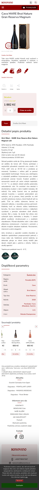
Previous (2, 326)
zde (26, 477)
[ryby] (5, 74)
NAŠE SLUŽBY (19, 411)
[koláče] (19, 74)
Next (37, 326)
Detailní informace (7, 77)
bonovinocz (22, 437)
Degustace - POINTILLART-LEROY (19, 387)
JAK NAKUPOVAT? (19, 417)
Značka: (7, 55)
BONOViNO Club (20, 408)
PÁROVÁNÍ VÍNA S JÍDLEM (19, 414)
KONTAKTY (20, 405)
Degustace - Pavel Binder (19, 394)
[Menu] (2, 7)
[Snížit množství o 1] (5, 110)
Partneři (19, 420)
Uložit (17, 93)
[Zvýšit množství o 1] (15, 110)
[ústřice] (26, 74)
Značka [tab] (19, 123)
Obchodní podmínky (19, 423)
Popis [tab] (6, 123)
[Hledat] (36, 2)
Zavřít (31, 93)
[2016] (15, 260)
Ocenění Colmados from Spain (19, 383)
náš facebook (16, 437)
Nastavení (19, 480)
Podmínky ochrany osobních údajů (20, 426)
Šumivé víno (31, 275)
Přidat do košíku (26, 110)
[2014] (6, 260)
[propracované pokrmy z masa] (12, 74)
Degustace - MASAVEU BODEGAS (19, 390)
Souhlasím (19, 485)
